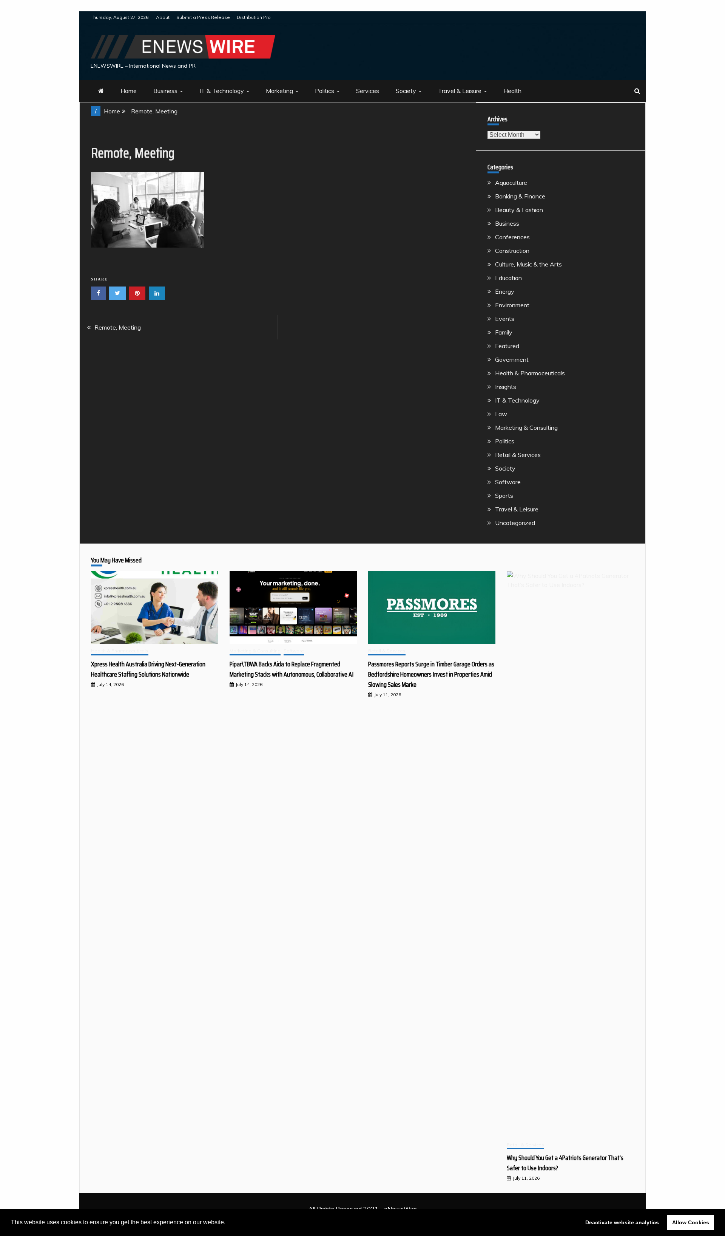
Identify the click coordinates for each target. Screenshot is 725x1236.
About (163, 17)
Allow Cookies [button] (690, 1222)
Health (512, 90)
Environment (512, 305)
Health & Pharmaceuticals (530, 373)
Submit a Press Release (203, 17)
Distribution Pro (254, 17)
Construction (512, 250)
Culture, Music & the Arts (528, 264)
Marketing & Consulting (526, 427)
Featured (507, 346)
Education (508, 278)
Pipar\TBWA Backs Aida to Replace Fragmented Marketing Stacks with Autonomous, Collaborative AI (291, 669)
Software (508, 482)
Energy (504, 291)
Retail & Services (518, 454)
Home (128, 90)
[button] (228, 1223)
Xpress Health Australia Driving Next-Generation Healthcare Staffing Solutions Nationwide (148, 669)
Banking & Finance (520, 196)
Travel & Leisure (459, 90)
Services (367, 90)
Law (501, 414)
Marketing (279, 90)
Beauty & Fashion (519, 210)
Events (504, 318)
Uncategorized (515, 523)
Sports (504, 495)
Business (165, 90)
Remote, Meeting (117, 327)
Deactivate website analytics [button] (622, 1222)
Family (503, 332)
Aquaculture (511, 182)
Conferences (512, 237)
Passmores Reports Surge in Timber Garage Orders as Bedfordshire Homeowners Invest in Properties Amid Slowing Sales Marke (431, 674)
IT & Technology (221, 90)
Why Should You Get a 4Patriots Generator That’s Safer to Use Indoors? (565, 1162)
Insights (505, 386)
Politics (324, 90)
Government (512, 359)
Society (406, 90)
